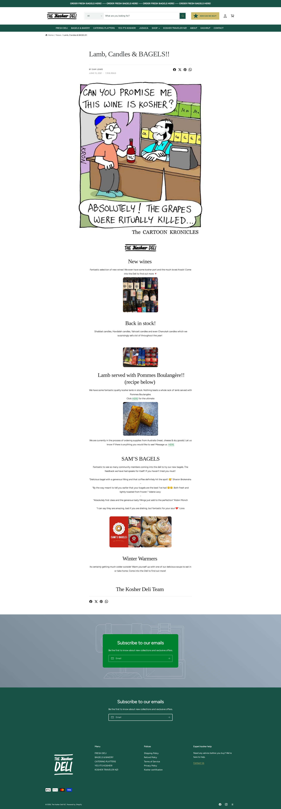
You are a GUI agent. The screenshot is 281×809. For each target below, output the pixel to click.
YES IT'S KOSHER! (103, 765)
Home (51, 35)
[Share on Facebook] (174, 69)
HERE (135, 398)
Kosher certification (153, 769)
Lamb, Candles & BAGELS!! (75, 35)
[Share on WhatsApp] (190, 69)
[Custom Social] (232, 804)
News (58, 35)
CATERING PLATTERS (105, 761)
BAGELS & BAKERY (104, 757)
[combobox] (145, 15)
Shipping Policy (151, 753)
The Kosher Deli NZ (59, 804)
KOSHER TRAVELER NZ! (106, 769)
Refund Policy (150, 757)
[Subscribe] (169, 658)
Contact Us (198, 763)
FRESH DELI (101, 753)
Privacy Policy (150, 765)
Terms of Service (152, 761)
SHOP (155, 28)
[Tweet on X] (180, 69)
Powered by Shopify (74, 804)
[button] (232, 15)
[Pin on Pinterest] (185, 69)
